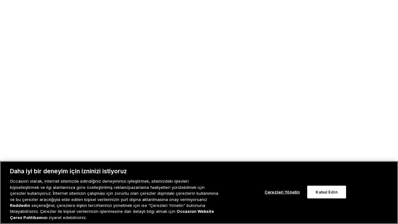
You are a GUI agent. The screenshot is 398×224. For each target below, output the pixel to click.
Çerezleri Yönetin (282, 191)
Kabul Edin (326, 191)
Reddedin (20, 205)
